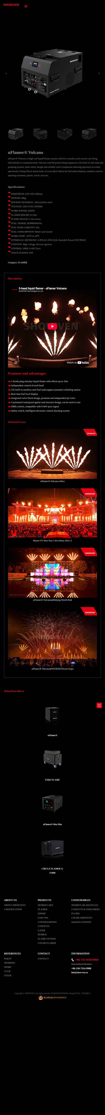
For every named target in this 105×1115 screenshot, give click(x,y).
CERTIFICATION (13, 909)
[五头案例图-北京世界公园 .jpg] (52, 549)
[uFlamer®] (52, 714)
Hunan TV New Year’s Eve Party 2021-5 (52, 540)
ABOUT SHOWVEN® (15, 905)
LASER (41, 930)
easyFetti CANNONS (81, 922)
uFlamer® (52, 735)
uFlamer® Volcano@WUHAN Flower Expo (53, 668)
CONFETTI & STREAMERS (85, 909)
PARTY (8, 959)
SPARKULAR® (45, 905)
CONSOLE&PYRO (47, 922)
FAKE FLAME (52, 780)
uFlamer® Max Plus (52, 824)
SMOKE (42, 913)
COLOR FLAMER (47, 943)
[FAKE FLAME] (52, 759)
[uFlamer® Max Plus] (52, 803)
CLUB (7, 971)
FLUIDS (75, 913)
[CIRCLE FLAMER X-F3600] (52, 848)
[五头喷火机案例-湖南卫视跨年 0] (52, 490)
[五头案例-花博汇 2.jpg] (52, 609)
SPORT (7, 967)
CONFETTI (43, 926)
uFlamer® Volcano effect (52, 481)
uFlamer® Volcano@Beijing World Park (52, 600)
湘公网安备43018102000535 (54, 998)
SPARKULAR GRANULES (84, 905)
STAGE (7, 975)
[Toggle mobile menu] (26, 6)
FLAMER (22, 262)
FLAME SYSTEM (47, 939)
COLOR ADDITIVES (81, 918)
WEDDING (9, 963)
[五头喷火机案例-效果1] (52, 431)
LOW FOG (43, 918)
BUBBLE (42, 934)
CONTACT (43, 959)
